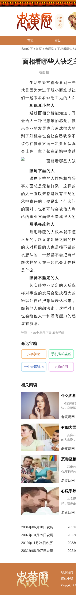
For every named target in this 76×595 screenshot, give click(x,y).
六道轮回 (61, 367)
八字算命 (34, 354)
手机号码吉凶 (61, 354)
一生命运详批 (34, 367)
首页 (39, 49)
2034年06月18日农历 (37, 527)
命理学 (49, 49)
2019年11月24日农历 (37, 543)
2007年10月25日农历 (37, 535)
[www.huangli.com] (58, 21)
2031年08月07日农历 (37, 551)
